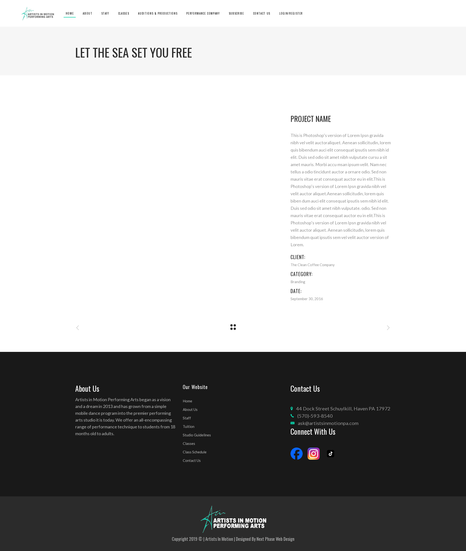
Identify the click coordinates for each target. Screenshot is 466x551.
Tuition (188, 426)
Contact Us (192, 460)
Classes (189, 443)
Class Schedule (195, 452)
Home (187, 401)
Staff (187, 418)
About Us (190, 409)
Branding (298, 282)
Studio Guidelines (197, 435)
